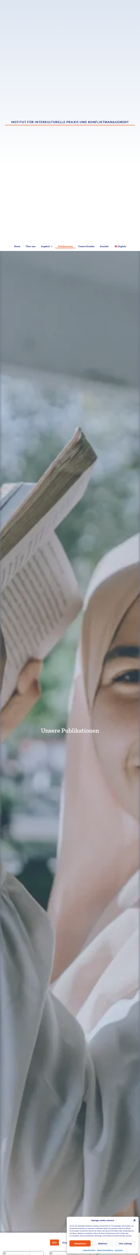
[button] (134, 1220)
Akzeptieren (80, 1243)
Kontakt (104, 246)
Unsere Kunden (86, 246)
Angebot (45, 246)
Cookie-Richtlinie (89, 1250)
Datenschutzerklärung (105, 1250)
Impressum (119, 1250)
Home (17, 246)
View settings (125, 1243)
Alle (54, 1242)
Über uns (30, 246)
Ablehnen (102, 1243)
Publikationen (65, 246)
